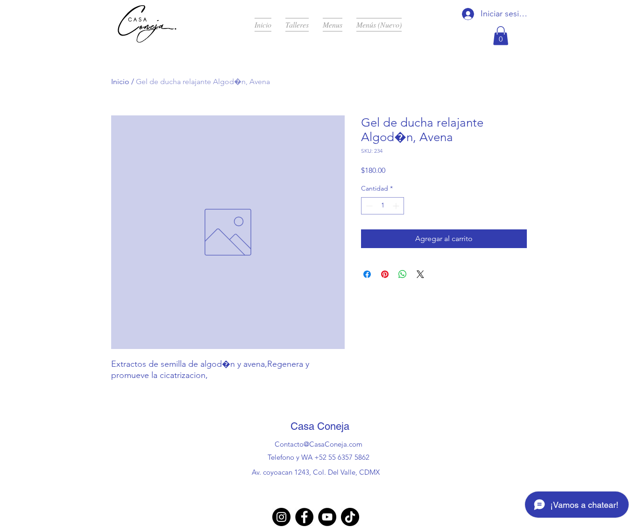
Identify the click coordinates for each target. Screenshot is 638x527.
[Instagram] (281, 517)
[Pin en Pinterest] (384, 274)
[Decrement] (368, 206)
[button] (501, 35)
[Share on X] (420, 274)
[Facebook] (304, 517)
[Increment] (397, 206)
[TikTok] (350, 517)
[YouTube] (327, 517)
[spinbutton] (382, 206)
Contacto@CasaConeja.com (318, 444)
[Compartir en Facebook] (367, 274)
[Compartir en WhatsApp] (402, 274)
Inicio (120, 81)
